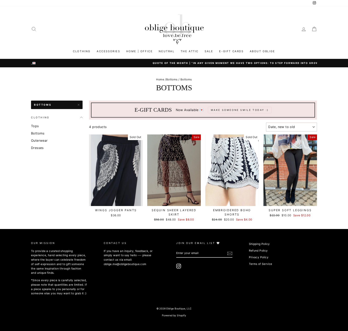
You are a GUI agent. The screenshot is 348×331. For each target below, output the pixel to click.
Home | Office (139, 51)
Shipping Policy (259, 244)
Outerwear (39, 140)
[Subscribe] (229, 253)
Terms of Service (260, 263)
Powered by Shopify (174, 315)
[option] (174, 63)
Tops (35, 126)
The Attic (190, 51)
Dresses (37, 148)
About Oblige (262, 51)
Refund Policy (258, 250)
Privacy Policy (259, 257)
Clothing (82, 51)
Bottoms (172, 79)
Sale (209, 51)
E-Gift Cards (231, 51)
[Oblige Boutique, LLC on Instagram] (178, 266)
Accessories (108, 51)
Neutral (166, 51)
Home (160, 79)
